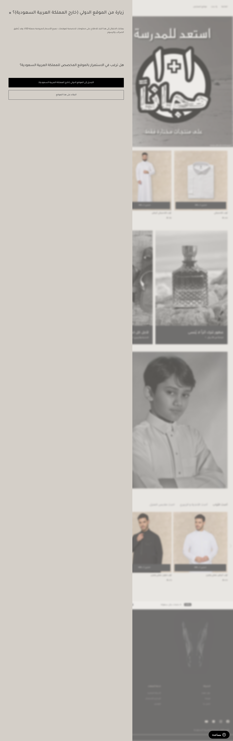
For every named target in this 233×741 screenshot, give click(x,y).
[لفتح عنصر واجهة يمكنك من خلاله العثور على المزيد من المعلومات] (219, 735)
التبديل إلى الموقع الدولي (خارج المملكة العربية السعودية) (66, 82)
